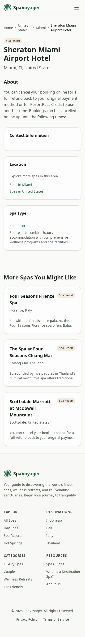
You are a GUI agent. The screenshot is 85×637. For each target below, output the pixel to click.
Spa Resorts (13, 535)
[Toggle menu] (76, 7)
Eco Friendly (13, 587)
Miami (41, 27)
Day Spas (11, 528)
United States (23, 27)
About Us (53, 584)
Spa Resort (18, 225)
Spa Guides (55, 564)
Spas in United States (26, 191)
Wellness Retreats (18, 579)
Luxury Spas (13, 564)
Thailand (53, 543)
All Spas (10, 520)
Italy (49, 535)
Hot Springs (13, 543)
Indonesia (54, 520)
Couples (10, 571)
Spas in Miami (21, 184)
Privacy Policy (26, 619)
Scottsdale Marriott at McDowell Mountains (30, 408)
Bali (49, 528)
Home (8, 27)
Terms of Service (56, 619)
